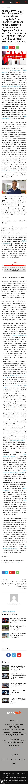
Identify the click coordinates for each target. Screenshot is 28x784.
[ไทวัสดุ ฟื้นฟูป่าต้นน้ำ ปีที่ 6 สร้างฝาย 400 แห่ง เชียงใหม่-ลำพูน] (5, 628)
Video (12, 773)
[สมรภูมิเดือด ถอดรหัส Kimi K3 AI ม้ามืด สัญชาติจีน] (5, 692)
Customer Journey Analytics (15, 408)
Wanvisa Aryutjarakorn (8, 44)
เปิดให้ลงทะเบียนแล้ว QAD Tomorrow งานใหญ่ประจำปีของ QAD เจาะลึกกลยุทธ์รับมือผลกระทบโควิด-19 (20, 585)
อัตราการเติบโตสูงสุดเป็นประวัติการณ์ (11, 86)
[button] (26, 2)
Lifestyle (18, 773)
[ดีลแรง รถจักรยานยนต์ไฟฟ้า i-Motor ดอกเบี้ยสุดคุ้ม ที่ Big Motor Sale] (5, 620)
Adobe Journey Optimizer (19, 335)
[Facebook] (3, 759)
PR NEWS (8, 7)
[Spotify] (19, 759)
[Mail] (11, 759)
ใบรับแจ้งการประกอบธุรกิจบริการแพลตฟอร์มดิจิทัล (14, 729)
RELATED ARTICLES (8, 612)
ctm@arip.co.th (17, 749)
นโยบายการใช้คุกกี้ (14, 728)
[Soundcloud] (15, 759)
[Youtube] (14, 763)
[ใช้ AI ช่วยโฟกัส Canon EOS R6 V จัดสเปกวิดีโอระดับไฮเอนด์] (5, 685)
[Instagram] (7, 759)
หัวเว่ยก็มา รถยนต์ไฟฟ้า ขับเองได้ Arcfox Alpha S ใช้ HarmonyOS (8, 583)
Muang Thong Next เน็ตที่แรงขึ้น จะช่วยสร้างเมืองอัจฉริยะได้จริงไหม (18, 700)
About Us (24, 773)
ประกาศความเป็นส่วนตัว (14, 726)
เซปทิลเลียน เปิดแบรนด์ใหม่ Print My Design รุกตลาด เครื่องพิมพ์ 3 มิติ (18, 635)
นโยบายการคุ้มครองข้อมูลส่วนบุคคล (14, 724)
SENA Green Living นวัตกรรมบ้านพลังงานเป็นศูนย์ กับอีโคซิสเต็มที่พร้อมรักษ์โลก (18, 668)
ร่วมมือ (24, 500)
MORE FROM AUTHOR (10, 615)
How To (8, 773)
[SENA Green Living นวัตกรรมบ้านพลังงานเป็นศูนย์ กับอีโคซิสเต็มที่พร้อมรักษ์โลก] (5, 668)
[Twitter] (24, 759)
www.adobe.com (18, 563)
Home (3, 7)
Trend (3, 773)
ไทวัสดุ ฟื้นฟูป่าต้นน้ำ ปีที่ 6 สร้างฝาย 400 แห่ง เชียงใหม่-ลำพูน (17, 628)
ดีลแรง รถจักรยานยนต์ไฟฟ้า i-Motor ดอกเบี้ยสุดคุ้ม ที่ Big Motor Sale (18, 620)
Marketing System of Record (17, 440)
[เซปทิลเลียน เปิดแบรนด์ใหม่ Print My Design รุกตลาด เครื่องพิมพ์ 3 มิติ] (5, 635)
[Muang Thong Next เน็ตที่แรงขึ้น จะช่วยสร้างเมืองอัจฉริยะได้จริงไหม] (5, 700)
